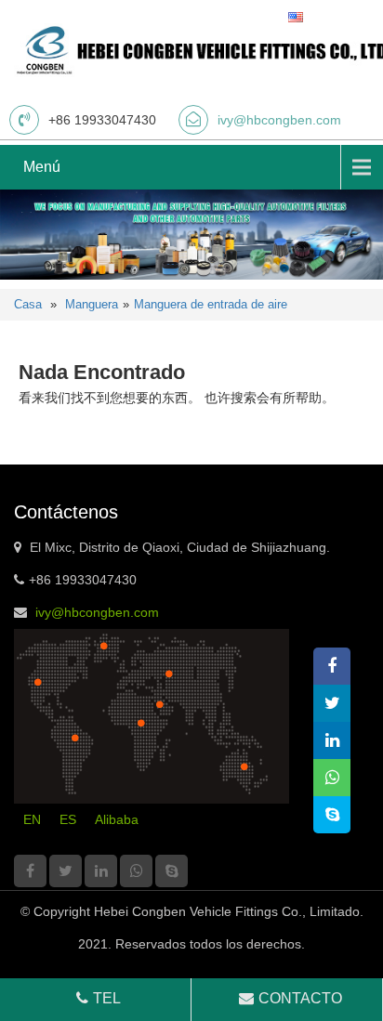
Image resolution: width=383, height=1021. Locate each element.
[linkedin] (101, 871)
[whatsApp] (136, 871)
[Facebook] (30, 871)
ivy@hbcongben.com (279, 119)
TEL (107, 998)
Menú (41, 167)
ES (67, 819)
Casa (28, 304)
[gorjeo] (65, 871)
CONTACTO (300, 998)
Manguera (91, 304)
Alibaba (117, 819)
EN (32, 819)
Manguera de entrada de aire (210, 304)
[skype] (171, 871)
